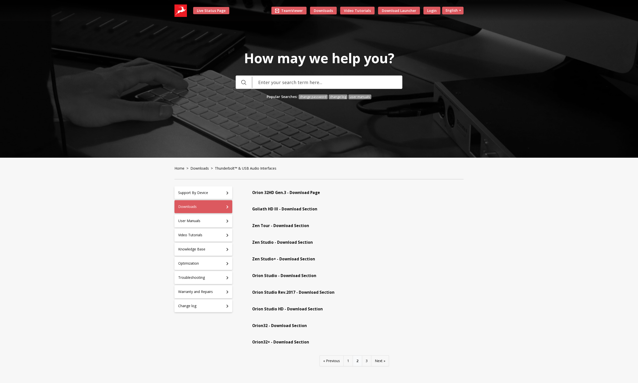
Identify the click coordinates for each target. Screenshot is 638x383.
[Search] (244, 82)
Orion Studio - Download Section (284, 275)
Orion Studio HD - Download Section (287, 309)
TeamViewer (292, 10)
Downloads (323, 10)
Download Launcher (399, 10)
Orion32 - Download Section (279, 325)
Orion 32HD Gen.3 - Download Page (286, 192)
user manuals (360, 97)
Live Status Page (211, 10)
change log (338, 97)
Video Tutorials (357, 10)
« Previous (331, 360)
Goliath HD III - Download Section (284, 209)
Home (179, 168)
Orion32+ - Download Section (280, 342)
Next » (380, 360)
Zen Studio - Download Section (282, 242)
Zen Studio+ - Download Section (283, 259)
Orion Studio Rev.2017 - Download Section (293, 292)
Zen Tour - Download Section (280, 225)
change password (313, 97)
